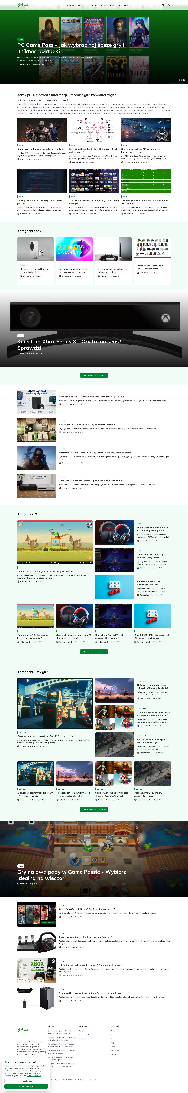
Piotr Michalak (84, 1031)
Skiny (125, 5)
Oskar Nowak (22, 884)
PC (87, 5)
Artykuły (52, 1026)
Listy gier (103, 5)
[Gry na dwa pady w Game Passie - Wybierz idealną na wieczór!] (94, 859)
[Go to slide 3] (184, 80)
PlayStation (115, 5)
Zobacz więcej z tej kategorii (92, 375)
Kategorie (115, 1026)
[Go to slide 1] (179, 80)
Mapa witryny (94, 1080)
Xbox (94, 5)
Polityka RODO (67, 1080)
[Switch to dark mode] (169, 5)
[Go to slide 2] (181, 80)
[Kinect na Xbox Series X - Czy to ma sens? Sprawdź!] (94, 328)
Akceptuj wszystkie (26, 1086)
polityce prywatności (34, 1076)
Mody (112, 1031)
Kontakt (57, 1080)
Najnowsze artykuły (74, 5)
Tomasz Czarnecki (23, 64)
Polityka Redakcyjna (81, 1080)
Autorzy (83, 1026)
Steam (112, 1047)
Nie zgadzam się (26, 1081)
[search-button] (163, 5)
